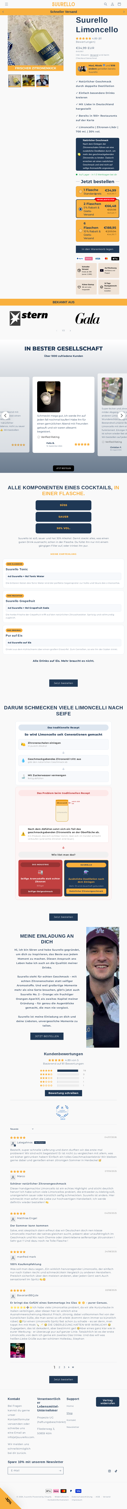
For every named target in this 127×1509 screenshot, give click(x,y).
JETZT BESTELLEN (47, 1036)
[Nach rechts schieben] (70, 330)
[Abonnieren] (60, 1470)
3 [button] (64, 1367)
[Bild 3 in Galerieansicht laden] (42, 81)
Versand (94, 55)
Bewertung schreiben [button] (63, 1093)
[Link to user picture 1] (17, 1350)
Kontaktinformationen (58, 1500)
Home (70, 1406)
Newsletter (73, 1427)
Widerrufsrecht (62, 1497)
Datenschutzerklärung (82, 1497)
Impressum (77, 1500)
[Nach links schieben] (56, 330)
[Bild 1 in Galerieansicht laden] (15, 81)
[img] (18, 1137)
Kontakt (71, 1420)
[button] (6, 4)
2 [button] (59, 1367)
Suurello (28, 1497)
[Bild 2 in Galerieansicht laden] (28, 81)
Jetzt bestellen (63, 683)
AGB (98, 1497)
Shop (69, 1413)
